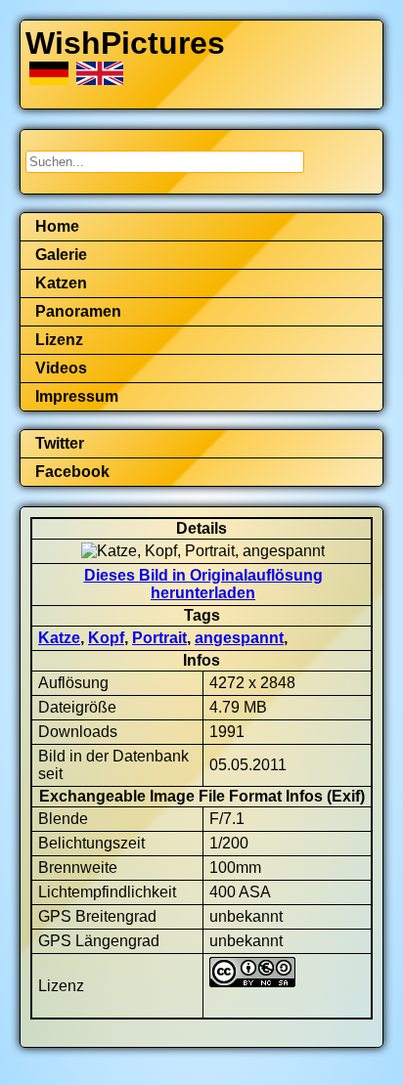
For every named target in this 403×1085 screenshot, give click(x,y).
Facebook (72, 471)
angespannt (239, 637)
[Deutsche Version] (50, 79)
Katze (59, 637)
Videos (61, 368)
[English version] (99, 79)
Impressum (76, 396)
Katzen (61, 283)
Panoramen (78, 311)
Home (57, 226)
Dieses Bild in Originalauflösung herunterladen (203, 584)
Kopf (106, 637)
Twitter (59, 443)
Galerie (61, 254)
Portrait (159, 637)
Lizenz (59, 339)
